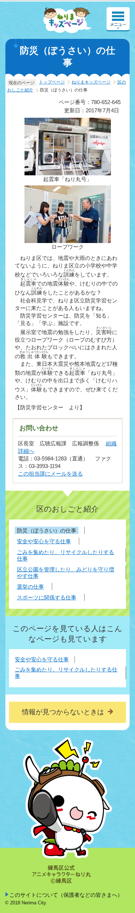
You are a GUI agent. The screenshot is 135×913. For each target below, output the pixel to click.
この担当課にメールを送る (50, 474)
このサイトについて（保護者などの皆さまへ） (66, 895)
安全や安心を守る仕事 (42, 659)
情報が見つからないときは (63, 712)
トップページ (52, 82)
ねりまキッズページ (91, 82)
